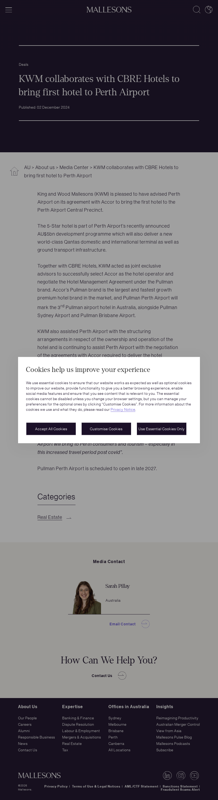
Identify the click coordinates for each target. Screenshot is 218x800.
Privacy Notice (123, 409)
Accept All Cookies (51, 428)
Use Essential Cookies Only (162, 428)
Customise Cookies (106, 428)
